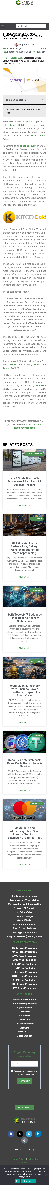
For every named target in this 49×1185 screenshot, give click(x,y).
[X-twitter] (20, 1134)
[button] (2, 26)
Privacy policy (28, 1181)
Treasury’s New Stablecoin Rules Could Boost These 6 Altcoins (24, 763)
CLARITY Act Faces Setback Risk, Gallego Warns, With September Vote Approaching (24, 548)
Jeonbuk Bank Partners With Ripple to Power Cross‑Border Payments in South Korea (25, 690)
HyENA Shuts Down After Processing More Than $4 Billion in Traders (24, 481)
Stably (26, 121)
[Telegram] (29, 1134)
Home (6, 58)
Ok (17, 1181)
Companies (16, 58)
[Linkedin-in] (38, 1134)
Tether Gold (15, 364)
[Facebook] (11, 1134)
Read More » (24, 506)
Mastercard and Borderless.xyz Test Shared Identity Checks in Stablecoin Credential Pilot (24, 832)
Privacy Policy (17, 1159)
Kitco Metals (17, 125)
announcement (28, 145)
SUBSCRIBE (24, 1081)
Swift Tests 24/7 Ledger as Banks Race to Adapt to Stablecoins (24, 618)
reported (41, 385)
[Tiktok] (24, 1140)
